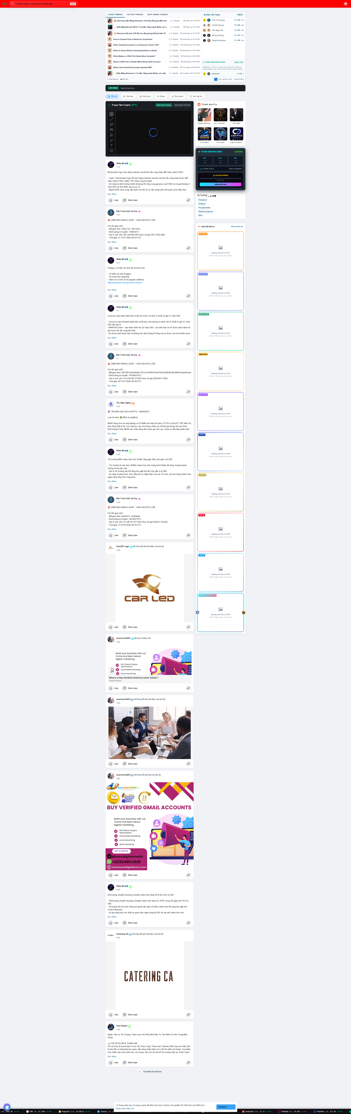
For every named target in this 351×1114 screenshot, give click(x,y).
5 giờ (118, 890)
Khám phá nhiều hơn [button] (125, 1108)
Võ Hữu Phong (218, 25)
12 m (118, 167)
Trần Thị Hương (218, 20)
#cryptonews (129, 282)
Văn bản (129, 96)
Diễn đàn (125, 79)
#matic (138, 282)
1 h (117, 311)
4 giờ (118, 642)
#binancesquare (115, 282)
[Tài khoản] (345, 3)
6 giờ (118, 1029)
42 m (118, 263)
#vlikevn (202, 204)
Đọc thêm (112, 194)
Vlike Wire (121, 163)
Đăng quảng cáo (237, 226)
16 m (118, 215)
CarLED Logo (122, 546)
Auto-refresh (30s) (225, 79)
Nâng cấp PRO (220, 184)
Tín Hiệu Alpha (123, 403)
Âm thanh (178, 96)
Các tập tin (197, 96)
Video (162, 96)
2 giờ (118, 406)
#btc (200, 215)
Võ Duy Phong (218, 35)
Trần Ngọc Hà (217, 30)
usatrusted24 (123, 638)
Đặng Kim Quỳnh (219, 40)
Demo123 (215, 74)
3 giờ (118, 550)
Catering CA (122, 934)
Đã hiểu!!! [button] (223, 1107)
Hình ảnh (146, 96)
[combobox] (43, 4)
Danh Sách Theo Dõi (182, 105)
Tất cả (114, 96)
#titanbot (202, 200)
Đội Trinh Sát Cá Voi (126, 211)
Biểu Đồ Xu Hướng (164, 105)
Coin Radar (121, 1026)
